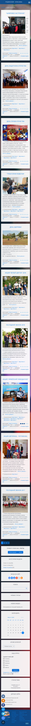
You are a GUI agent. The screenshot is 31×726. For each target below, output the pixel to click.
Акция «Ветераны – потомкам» (15, 436)
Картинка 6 (7, 420)
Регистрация (12, 552)
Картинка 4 (13, 157)
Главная (3, 7)
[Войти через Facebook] (14, 578)
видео (13, 719)
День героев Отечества (15, 121)
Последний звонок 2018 (15, 325)
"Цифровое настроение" (15, 13)
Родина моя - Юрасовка (13, 2)
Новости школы (13, 53)
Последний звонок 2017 (15, 490)
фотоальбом (15, 715)
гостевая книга (14, 721)
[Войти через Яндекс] (17, 578)
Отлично (7, 658)
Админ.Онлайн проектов (9, 702)
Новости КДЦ (7, 565)
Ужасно (7, 667)
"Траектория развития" (15, 174)
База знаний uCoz (7, 704)
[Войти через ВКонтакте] (12, 578)
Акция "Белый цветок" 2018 (15, 273)
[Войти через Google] (19, 578)
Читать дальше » (23, 45)
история (14, 713)
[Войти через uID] (9, 578)
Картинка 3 (7, 49)
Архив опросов (14, 672)
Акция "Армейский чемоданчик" (15, 379)
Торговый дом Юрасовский (10, 698)
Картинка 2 (22, 48)
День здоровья (15, 227)
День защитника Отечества (15, 66)
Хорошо (7, 661)
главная (14, 712)
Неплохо (7, 663)
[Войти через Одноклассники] (22, 578)
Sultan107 (5, 56)
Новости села (7, 563)
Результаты (6, 672)
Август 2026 (11, 617)
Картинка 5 (20, 211)
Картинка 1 (15, 48)
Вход (20, 552)
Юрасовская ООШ (8, 700)
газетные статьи (14, 717)
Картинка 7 (13, 420)
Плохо (6, 665)
